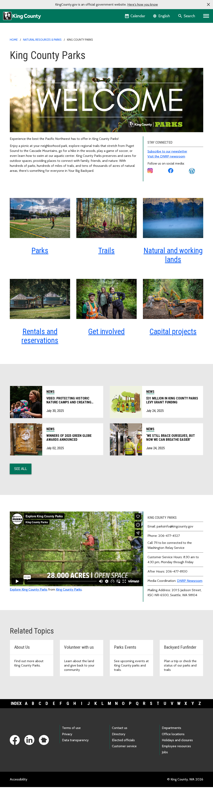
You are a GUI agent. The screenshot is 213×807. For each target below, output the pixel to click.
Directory (118, 734)
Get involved (106, 331)
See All (20, 468)
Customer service (124, 746)
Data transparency (75, 740)
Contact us (119, 728)
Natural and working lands (173, 255)
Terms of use (71, 728)
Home (14, 39)
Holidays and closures (177, 740)
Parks (39, 250)
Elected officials (123, 740)
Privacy (67, 734)
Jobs (165, 752)
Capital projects (173, 331)
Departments (171, 728)
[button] (208, 4)
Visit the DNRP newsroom (166, 156)
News (50, 392)
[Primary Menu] (206, 16)
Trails (106, 250)
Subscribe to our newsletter (167, 151)
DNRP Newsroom (189, 581)
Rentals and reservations (39, 336)
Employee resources (176, 746)
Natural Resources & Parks (42, 39)
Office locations (173, 734)
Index (16, 703)
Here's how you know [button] (142, 4)
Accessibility (18, 779)
